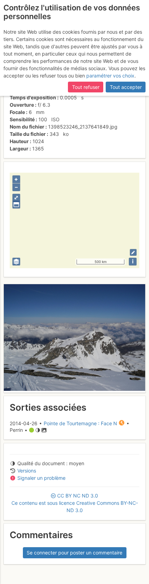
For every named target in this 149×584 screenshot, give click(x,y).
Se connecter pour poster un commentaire (74, 553)
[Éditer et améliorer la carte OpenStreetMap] (133, 252)
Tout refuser (85, 87)
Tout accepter (126, 87)
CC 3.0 (74, 503)
